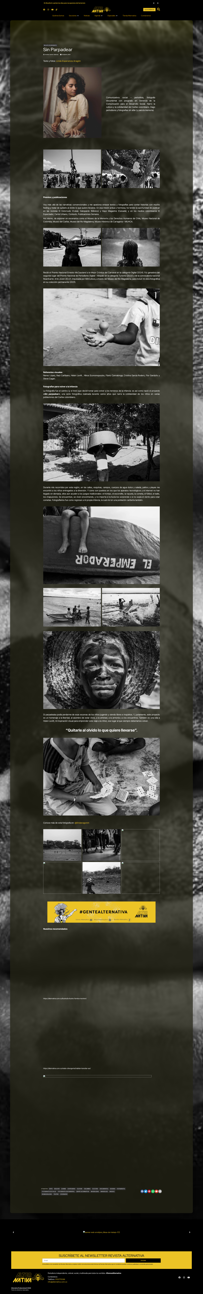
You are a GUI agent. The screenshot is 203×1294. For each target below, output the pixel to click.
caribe (63, 1188)
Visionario (63, 1194)
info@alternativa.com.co (57, 1282)
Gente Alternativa (82, 1191)
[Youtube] (52, 9)
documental (104, 1188)
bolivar (56, 1188)
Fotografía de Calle (49, 1191)
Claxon (79, 1188)
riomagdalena (47, 1194)
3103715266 (60, 1279)
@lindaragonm (82, 823)
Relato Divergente (50, 45)
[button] (74, 15)
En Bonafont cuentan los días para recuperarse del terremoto (64, 3)
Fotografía (121, 1188)
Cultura (95, 1188)
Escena (112, 1188)
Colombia (87, 1188)
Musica (112, 1191)
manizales (104, 1191)
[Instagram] (48, 9)
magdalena (95, 1191)
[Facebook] (44, 9)
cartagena (71, 1188)
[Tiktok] (56, 9)
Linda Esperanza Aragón (68, 61)
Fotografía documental (66, 1191)
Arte (50, 1188)
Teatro (56, 1194)
